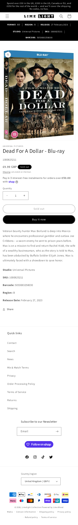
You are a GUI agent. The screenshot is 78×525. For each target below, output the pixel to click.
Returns (12, 400)
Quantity (7, 188)
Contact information (26, 512)
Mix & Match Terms (18, 367)
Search (11, 351)
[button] (7, 16)
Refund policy (31, 517)
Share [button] (10, 309)
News (10, 359)
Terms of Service (16, 392)
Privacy (11, 375)
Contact (12, 343)
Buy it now (39, 219)
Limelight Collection (31, 507)
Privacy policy (64, 512)
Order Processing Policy (21, 383)
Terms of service (48, 517)
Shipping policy (46, 512)
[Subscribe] (57, 431)
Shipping (6, 172)
